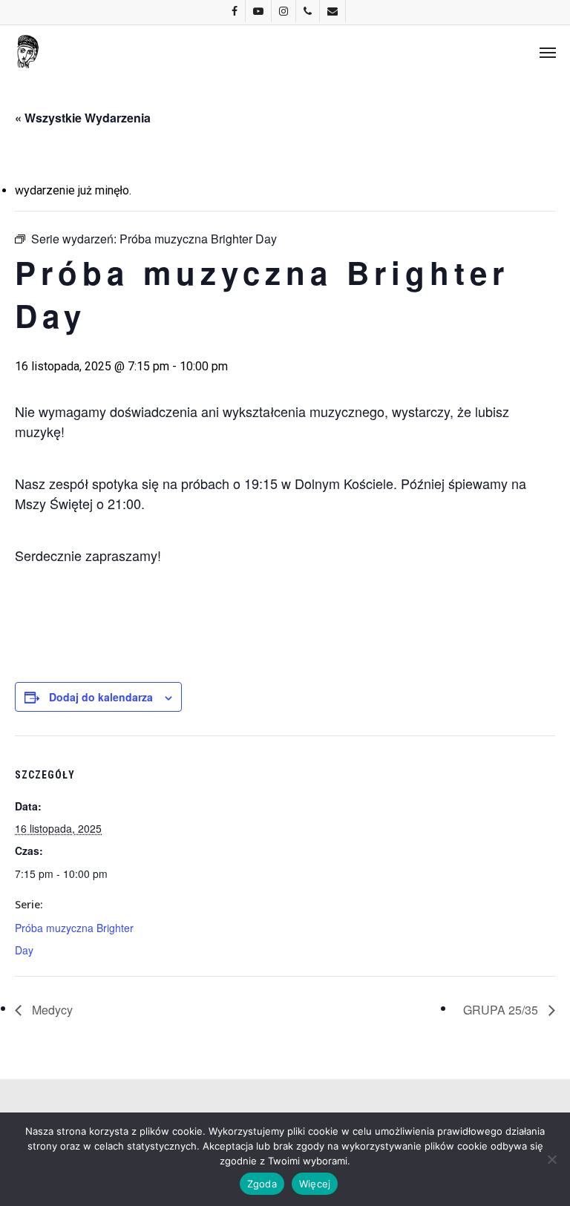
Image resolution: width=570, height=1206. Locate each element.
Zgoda (262, 1184)
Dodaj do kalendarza (101, 696)
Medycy (51, 1009)
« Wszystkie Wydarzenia (83, 117)
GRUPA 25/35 (502, 1009)
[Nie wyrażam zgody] (551, 1159)
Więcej (315, 1184)
